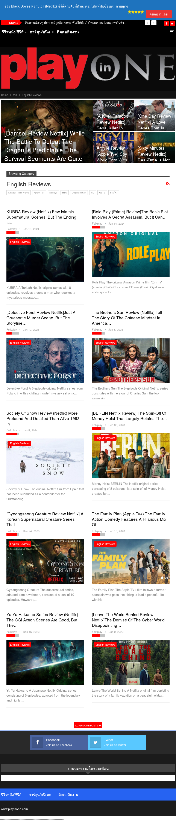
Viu (92, 192)
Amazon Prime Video (18, 192)
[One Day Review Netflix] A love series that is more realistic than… (154, 128)
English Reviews (20, 242)
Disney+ (53, 192)
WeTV (102, 192)
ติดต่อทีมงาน (68, 32)
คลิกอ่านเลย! (158, 14)
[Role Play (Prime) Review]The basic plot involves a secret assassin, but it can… (130, 214)
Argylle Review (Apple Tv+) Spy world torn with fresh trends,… (112, 157)
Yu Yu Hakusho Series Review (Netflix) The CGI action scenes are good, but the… (42, 619)
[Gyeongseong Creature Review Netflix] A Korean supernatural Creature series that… (44, 519)
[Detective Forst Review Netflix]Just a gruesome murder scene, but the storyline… (41, 317)
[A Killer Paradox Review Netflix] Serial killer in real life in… (112, 125)
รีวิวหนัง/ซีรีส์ (13, 32)
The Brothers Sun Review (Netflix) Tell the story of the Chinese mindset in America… (127, 317)
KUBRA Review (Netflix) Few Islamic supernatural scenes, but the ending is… (41, 217)
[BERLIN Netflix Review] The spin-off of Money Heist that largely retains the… (129, 415)
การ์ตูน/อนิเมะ (42, 32)
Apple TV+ (39, 192)
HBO (64, 192)
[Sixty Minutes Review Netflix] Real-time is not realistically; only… (154, 160)
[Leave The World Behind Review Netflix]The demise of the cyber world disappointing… (128, 619)
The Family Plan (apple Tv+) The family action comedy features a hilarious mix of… (129, 519)
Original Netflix (79, 192)
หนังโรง (113, 192)
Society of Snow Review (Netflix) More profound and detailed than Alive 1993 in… (43, 418)
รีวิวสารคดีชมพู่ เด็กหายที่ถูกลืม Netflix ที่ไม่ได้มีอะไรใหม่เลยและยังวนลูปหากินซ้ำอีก (76, 23)
